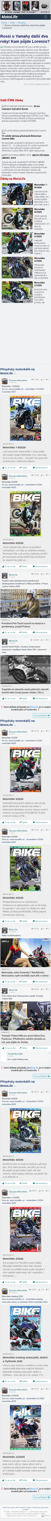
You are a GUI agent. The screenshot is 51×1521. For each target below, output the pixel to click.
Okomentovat (41, 467)
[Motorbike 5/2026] (25, 243)
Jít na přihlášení (40, 715)
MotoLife (13, 575)
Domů (4, 22)
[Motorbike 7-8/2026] (25, 194)
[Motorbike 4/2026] (25, 267)
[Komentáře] (47, 379)
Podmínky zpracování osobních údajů (17, 1507)
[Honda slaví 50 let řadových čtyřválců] (25, 115)
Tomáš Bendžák (15, 1054)
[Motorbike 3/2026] (25, 292)
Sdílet (24, 467)
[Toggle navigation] (46, 17)
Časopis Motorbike (18, 380)
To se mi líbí (9, 467)
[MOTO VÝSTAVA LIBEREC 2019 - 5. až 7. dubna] (25, 164)
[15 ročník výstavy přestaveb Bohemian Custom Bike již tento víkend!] (25, 140)
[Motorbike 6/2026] (25, 218)
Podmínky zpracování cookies (36, 1508)
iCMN (12, 22)
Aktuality (22, 22)
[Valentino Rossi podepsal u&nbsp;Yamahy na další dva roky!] (1, 47)
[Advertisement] (25, 335)
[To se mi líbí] (41, 379)
